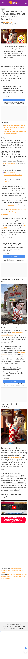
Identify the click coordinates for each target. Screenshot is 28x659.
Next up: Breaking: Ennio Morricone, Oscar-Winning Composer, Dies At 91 (13, 520)
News (3, 9)
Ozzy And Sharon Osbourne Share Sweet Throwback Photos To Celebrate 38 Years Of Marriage (14, 576)
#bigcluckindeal (10, 172)
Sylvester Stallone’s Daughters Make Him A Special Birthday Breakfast (12, 570)
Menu (3, 2)
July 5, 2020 (7, 182)
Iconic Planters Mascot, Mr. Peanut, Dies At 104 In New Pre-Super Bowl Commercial (14, 127)
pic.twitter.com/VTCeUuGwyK (12, 175)
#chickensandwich (9, 163)
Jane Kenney (8, 22)
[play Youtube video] (14, 507)
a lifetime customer (14, 457)
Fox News (11, 205)
